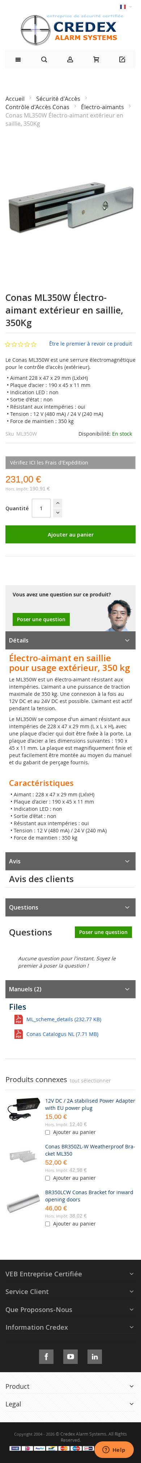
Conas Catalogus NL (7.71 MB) (62, 1034)
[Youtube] (70, 1355)
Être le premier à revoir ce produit (90, 343)
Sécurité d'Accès (59, 99)
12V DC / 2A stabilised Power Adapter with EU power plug (90, 1104)
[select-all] (90, 1080)
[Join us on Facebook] (46, 1355)
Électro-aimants (103, 107)
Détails (19, 640)
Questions (23, 907)
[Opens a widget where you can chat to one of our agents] (114, 1450)
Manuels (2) (25, 989)
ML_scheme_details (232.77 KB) (63, 1019)
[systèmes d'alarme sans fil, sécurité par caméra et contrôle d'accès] (70, 16)
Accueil (15, 99)
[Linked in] (94, 1355)
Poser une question (41, 619)
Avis (15, 861)
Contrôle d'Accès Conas (38, 107)
